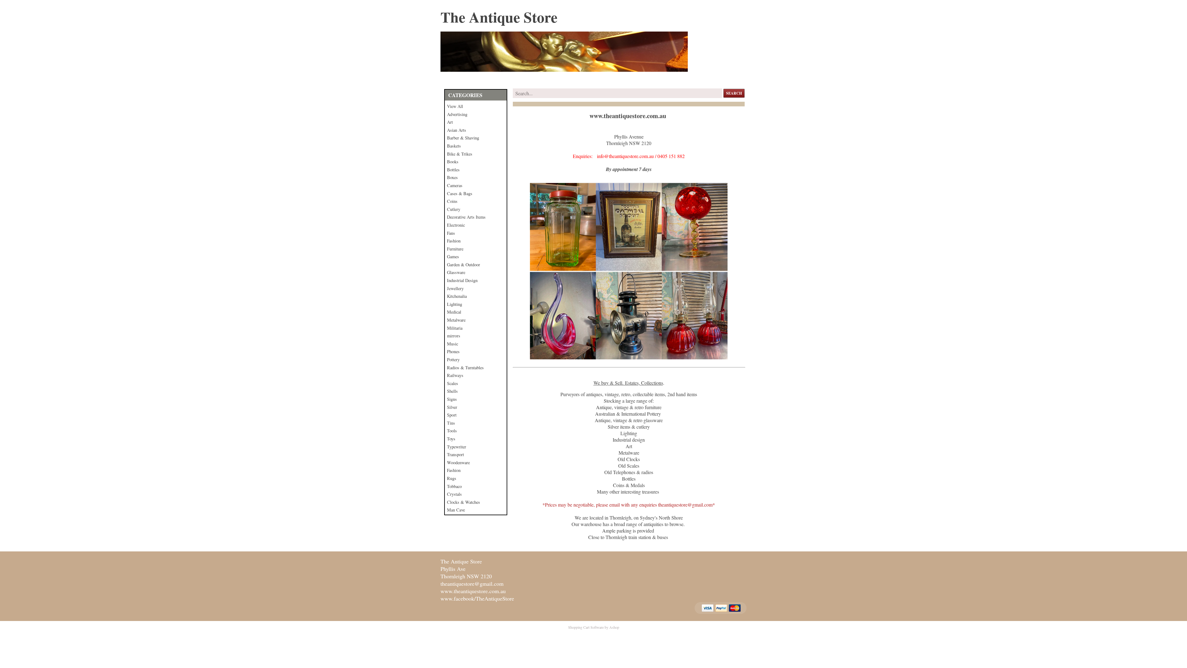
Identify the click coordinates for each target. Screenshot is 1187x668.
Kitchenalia (457, 296)
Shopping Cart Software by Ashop (593, 627)
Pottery (453, 359)
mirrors (453, 336)
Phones (453, 351)
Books (452, 162)
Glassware (456, 272)
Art (450, 122)
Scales (452, 383)
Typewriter (456, 447)
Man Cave (456, 510)
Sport (452, 415)
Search (734, 93)
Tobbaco (454, 486)
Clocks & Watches (463, 502)
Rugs (451, 478)
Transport (455, 454)
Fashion (454, 241)
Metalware (456, 320)
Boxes (452, 177)
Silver (452, 407)
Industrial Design (462, 280)
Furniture (455, 249)
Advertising (457, 114)
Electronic (456, 225)
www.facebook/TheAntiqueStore (477, 598)
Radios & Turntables (465, 367)
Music (452, 344)
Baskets (454, 146)
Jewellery (455, 288)
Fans (451, 233)
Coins (452, 201)
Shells (452, 391)
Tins (451, 423)
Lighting (454, 304)
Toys (451, 439)
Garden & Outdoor (463, 265)
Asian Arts (456, 130)
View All (455, 106)
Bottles (453, 170)
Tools (452, 431)
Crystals (454, 494)
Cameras (454, 185)
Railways (455, 375)
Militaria (454, 328)
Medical (454, 312)
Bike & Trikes (459, 154)
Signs (452, 399)
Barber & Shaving (463, 138)
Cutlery (453, 209)
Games (453, 256)
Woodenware (458, 462)
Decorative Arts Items (466, 217)
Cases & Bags (459, 193)
